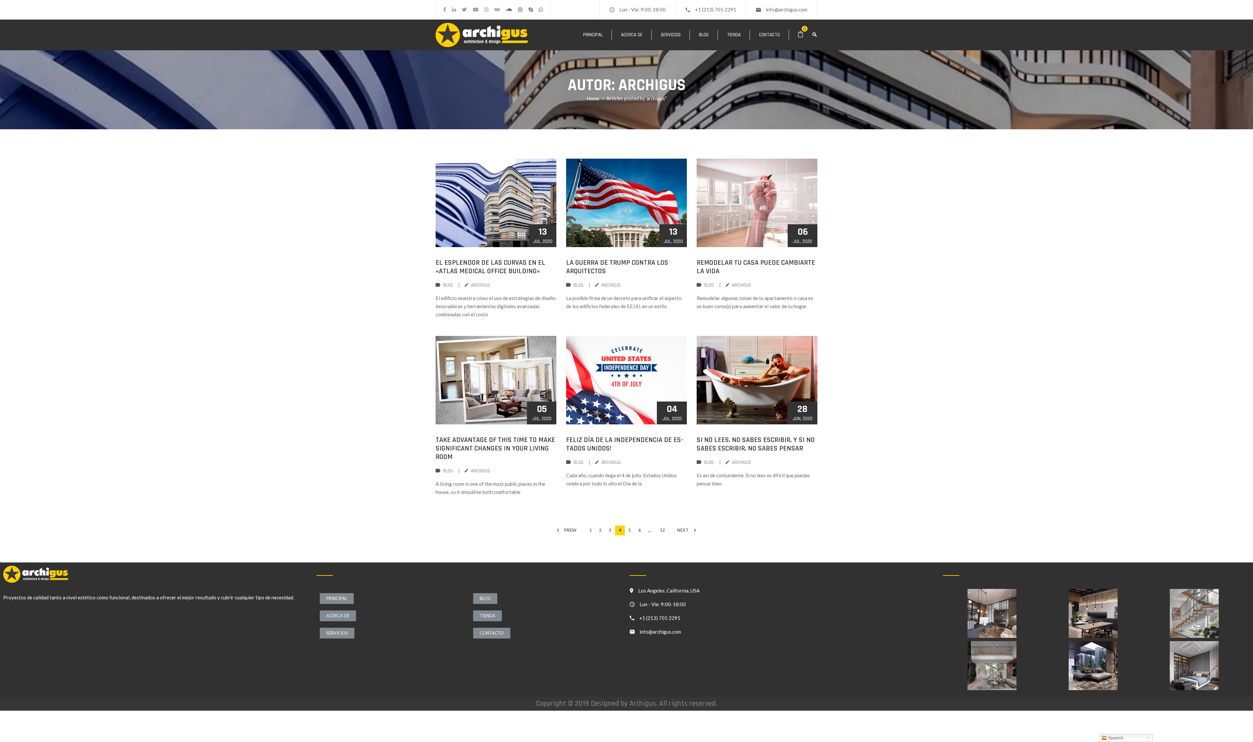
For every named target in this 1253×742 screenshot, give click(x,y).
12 (662, 530)
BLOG (448, 285)
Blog (704, 35)
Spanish (1115, 737)
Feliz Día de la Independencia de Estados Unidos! (624, 444)
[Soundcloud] (509, 9)
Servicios (671, 35)
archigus (480, 285)
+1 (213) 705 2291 (715, 9)
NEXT (682, 530)
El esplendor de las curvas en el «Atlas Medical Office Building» (490, 267)
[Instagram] (486, 9)
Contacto (769, 35)
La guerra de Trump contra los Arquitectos (617, 267)
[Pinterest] (520, 9)
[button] (337, 598)
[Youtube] (475, 9)
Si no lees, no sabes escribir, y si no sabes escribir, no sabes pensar (756, 444)
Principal (593, 35)
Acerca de (631, 35)
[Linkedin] (454, 9)
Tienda (734, 35)
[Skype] (531, 9)
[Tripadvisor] (497, 9)
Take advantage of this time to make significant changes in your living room (495, 448)
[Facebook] (444, 9)
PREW (570, 530)
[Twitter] (464, 9)
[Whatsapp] (541, 9)
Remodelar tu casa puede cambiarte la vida (756, 267)
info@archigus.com (786, 9)
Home (593, 98)
